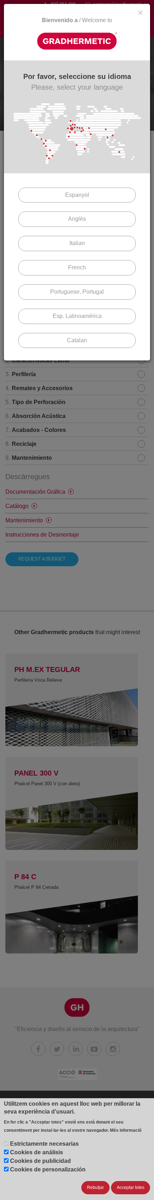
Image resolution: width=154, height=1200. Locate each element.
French (77, 267)
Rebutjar (95, 1187)
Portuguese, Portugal (77, 292)
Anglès (77, 219)
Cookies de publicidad (40, 1161)
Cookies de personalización (48, 1169)
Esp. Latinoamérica (77, 316)
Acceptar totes (130, 1187)
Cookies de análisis (36, 1152)
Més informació (125, 1130)
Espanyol (77, 195)
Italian (77, 243)
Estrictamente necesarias (44, 1144)
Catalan (77, 340)
